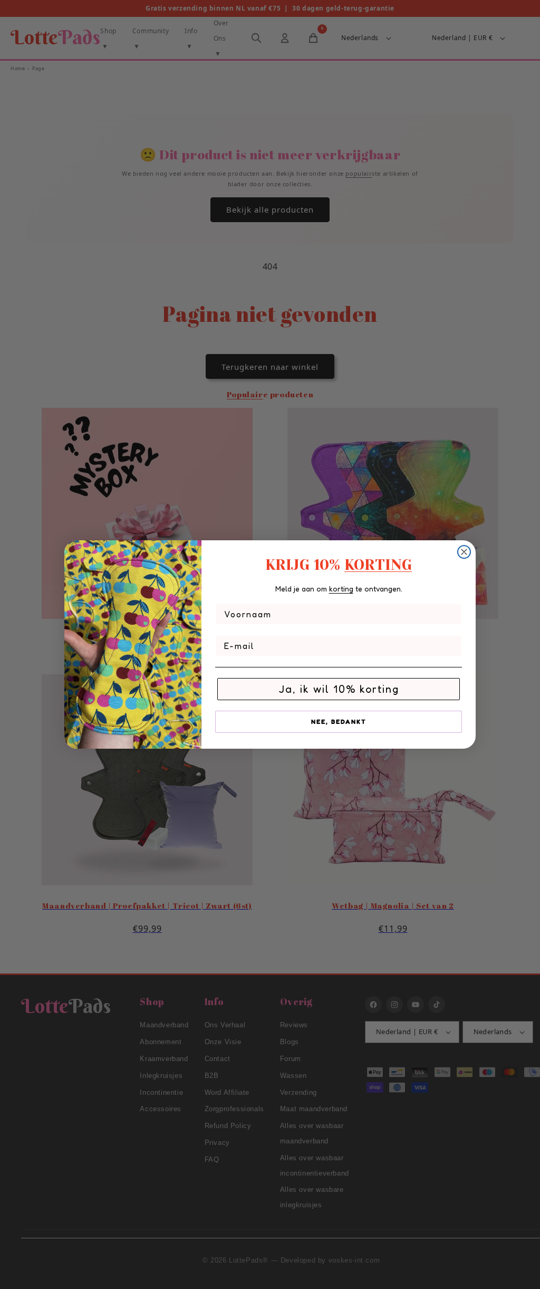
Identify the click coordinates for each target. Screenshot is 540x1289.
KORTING (378, 565)
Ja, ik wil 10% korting (338, 689)
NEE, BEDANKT (339, 721)
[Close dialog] (464, 552)
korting (341, 588)
